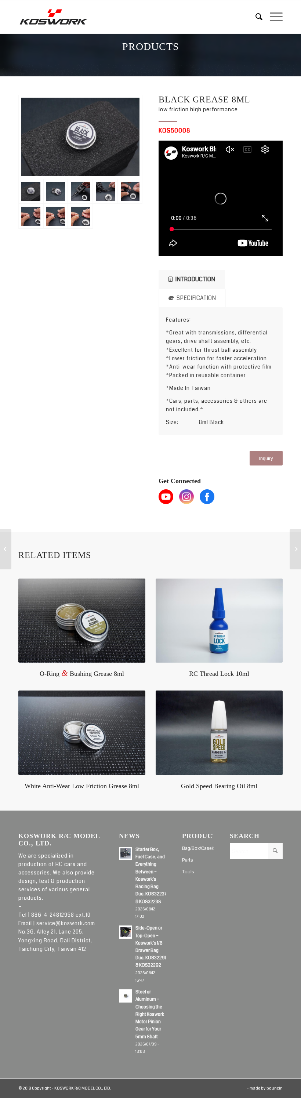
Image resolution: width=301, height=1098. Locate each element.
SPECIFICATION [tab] (196, 298)
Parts (187, 860)
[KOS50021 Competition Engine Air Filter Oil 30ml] (295, 549)
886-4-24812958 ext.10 (61, 914)
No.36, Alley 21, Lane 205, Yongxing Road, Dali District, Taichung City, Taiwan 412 (55, 940)
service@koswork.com (65, 923)
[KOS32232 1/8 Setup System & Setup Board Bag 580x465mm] (5, 549)
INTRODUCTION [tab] (195, 279)
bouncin (274, 1088)
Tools (188, 872)
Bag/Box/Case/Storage (198, 848)
